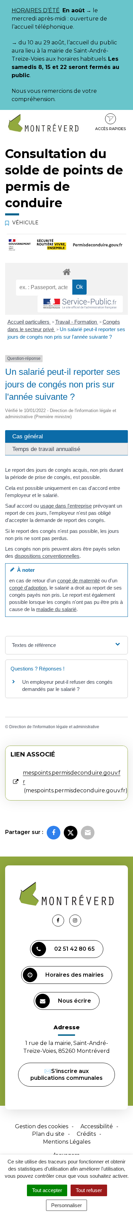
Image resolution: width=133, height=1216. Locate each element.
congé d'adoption (28, 588)
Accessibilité (96, 1126)
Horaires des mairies (74, 975)
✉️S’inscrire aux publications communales (66, 1074)
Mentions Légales (66, 1142)
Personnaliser (66, 1205)
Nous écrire (74, 1001)
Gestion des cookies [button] (41, 1126)
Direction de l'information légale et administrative (54, 726)
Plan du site (48, 1134)
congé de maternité (78, 580)
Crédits (86, 1134)
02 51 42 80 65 (74, 949)
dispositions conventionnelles (47, 556)
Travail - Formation (76, 322)
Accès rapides (110, 128)
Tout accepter (47, 1190)
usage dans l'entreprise (66, 506)
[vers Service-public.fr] (80, 304)
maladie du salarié (56, 609)
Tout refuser (89, 1190)
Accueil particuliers (29, 322)
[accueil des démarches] (66, 271)
